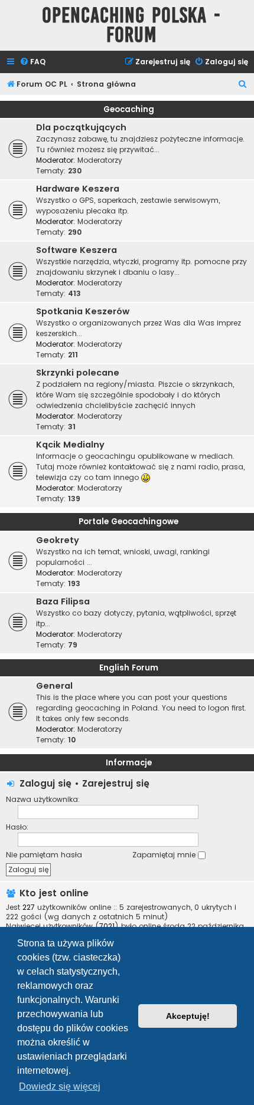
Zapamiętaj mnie (165, 855)
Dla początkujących (81, 127)
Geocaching (128, 109)
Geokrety (57, 540)
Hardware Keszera (77, 189)
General (54, 686)
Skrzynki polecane (77, 373)
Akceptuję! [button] (188, 1016)
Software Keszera (76, 250)
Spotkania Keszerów (82, 311)
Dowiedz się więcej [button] (59, 1086)
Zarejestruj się (115, 783)
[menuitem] (32, 62)
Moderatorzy (99, 160)
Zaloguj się (45, 783)
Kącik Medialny (70, 444)
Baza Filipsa (63, 601)
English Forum (128, 667)
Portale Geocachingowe (128, 521)
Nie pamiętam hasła (44, 855)
